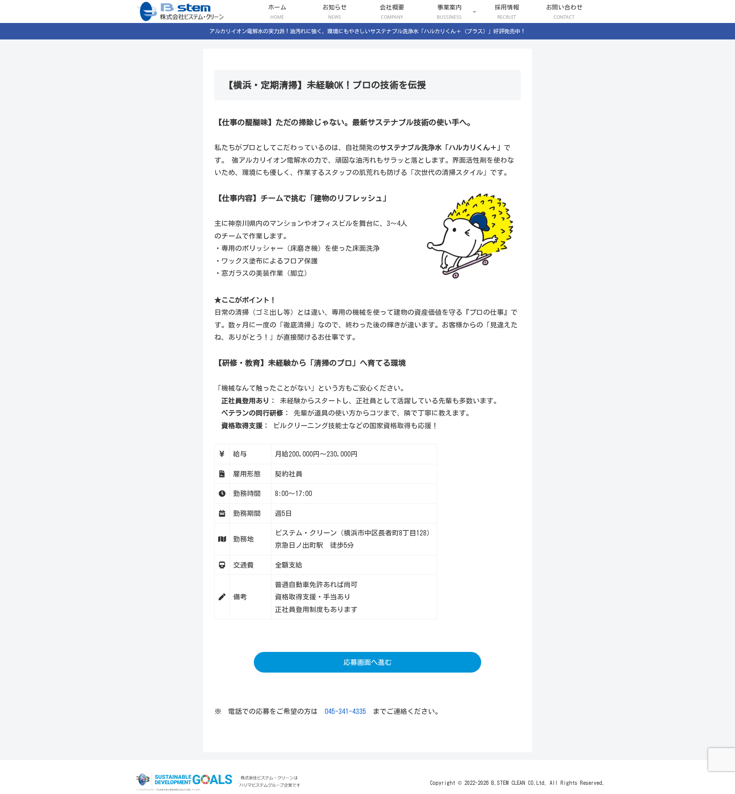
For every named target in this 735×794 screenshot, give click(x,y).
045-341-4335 (345, 711)
